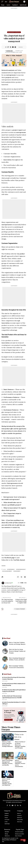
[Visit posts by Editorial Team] (3, 583)
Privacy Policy (5, 839)
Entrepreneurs (12, 483)
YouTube (19, 560)
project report (18, 130)
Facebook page (9, 558)
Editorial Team (9, 50)
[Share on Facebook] (8, 47)
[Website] (18, 583)
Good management (7, 571)
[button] (23, 840)
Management (17, 571)
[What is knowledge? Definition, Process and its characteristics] (5, 667)
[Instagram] (24, 583)
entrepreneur (11, 75)
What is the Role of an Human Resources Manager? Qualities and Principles (17, 651)
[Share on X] (10, 47)
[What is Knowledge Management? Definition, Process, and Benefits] (5, 659)
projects (8, 77)
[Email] (13, 47)
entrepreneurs (7, 224)
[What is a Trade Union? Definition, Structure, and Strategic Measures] (5, 643)
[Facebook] (20, 583)
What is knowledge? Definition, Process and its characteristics (20, 763)
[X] (10, 805)
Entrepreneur (10, 569)
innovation (6, 323)
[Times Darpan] (14, 1)
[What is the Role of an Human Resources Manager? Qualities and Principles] (5, 651)
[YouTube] (22, 583)
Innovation (8, 160)
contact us (16, 527)
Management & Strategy (14, 32)
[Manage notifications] (24, 840)
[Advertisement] (14, 19)
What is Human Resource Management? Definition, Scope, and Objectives (7, 782)
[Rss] (20, 805)
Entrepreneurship (21, 569)
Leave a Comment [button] (20, 609)
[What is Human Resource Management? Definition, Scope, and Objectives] (8, 774)
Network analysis (8, 70)
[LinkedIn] (25, 583)
